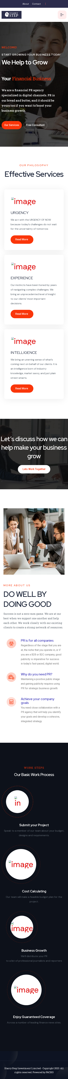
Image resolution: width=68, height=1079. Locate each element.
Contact (36, 3)
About (25, 3)
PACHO (50, 1072)
